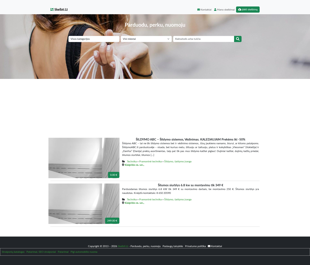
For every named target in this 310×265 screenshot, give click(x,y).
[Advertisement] (155, 103)
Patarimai (63, 252)
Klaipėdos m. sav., (134, 164)
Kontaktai (206, 9)
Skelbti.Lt (61, 9)
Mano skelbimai (225, 9)
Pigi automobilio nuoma (84, 252)
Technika (132, 161)
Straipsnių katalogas (13, 252)
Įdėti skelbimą (249, 9)
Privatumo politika (196, 246)
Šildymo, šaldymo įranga (177, 161)
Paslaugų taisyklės (173, 246)
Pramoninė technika (150, 161)
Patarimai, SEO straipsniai (41, 252)
